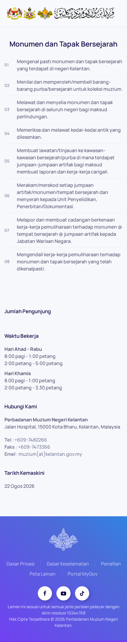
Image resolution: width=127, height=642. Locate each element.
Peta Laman (43, 574)
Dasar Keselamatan (68, 563)
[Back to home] (63, 13)
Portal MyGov (82, 574)
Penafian (111, 563)
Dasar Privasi (20, 563)
